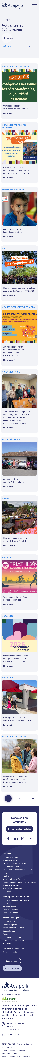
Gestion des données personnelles (15, 1050)
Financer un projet (10, 925)
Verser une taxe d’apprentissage (15, 928)
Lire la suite (8, 113)
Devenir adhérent (9, 922)
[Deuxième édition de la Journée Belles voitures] (19, 464)
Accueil (4, 20)
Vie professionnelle (10, 907)
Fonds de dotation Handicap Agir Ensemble (19, 882)
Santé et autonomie (10, 910)
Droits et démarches (10, 952)
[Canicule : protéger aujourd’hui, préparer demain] (19, 91)
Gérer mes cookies (9, 1053)
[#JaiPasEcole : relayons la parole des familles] (19, 214)
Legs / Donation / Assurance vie (15, 940)
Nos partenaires (9, 873)
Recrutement (8, 943)
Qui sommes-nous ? (10, 857)
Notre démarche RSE (11, 867)
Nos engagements (10, 860)
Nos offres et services (11, 885)
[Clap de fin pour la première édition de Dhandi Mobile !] (19, 523)
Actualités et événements (12, 888)
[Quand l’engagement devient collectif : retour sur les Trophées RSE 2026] (19, 273)
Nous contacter (12, 961)
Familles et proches (10, 913)
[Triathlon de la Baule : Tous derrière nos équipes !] (19, 582)
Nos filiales (7, 876)
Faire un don (7, 934)
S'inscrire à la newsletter (19, 829)
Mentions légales (8, 1047)
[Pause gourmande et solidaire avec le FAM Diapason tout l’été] (19, 703)
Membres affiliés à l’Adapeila (14, 879)
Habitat (5, 903)
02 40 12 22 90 (13, 1034)
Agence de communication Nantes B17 (17, 1056)
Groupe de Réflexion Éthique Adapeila (17, 870)
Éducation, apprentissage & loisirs (16, 900)
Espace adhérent (12, 968)
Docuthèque (7, 892)
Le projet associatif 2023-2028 (14, 863)
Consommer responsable (12, 937)
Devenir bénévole (9, 931)
